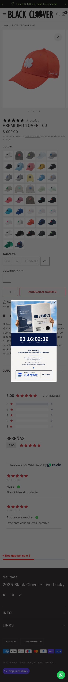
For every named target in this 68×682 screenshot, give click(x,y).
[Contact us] (61, 675)
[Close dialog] (54, 302)
